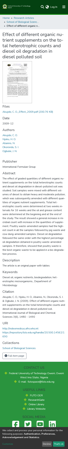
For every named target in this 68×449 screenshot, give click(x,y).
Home (6, 18)
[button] (47, 7)
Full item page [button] (15, 356)
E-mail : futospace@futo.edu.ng (36, 382)
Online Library (36, 404)
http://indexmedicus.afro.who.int (20, 328)
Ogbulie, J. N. (9, 151)
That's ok (59, 444)
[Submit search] (42, 7)
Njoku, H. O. (9, 139)
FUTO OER (36, 395)
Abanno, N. (8, 143)
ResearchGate (36, 400)
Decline (47, 444)
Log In (54, 7)
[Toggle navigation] (64, 7)
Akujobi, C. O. (9, 135)
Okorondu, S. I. (10, 147)
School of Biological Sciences (23, 22)
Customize (7, 444)
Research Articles (24, 18)
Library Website (36, 409)
